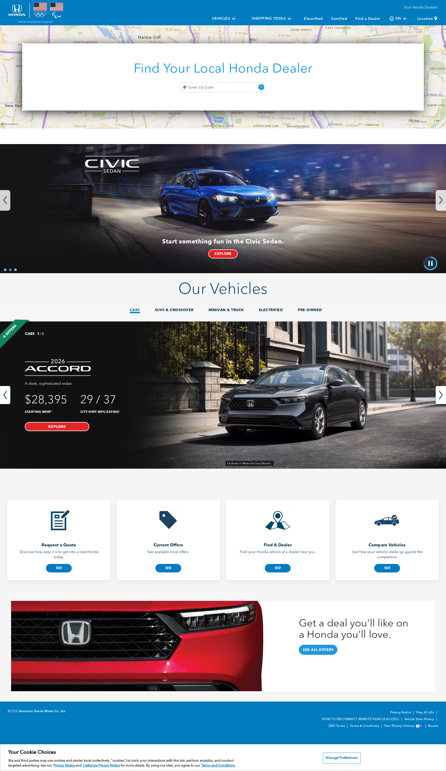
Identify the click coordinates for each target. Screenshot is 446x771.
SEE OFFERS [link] (269, 254)
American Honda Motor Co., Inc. (42, 711)
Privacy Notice (401, 712)
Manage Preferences (341, 758)
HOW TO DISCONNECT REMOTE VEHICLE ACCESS (361, 719)
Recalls (433, 726)
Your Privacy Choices (399, 726)
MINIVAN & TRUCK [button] (226, 310)
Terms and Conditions (218, 765)
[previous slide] (5, 395)
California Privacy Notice (101, 765)
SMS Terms (337, 726)
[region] (223, 757)
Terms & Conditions (365, 726)
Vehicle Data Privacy (419, 719)
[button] (57, 426)
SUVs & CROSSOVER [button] (174, 310)
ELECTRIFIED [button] (271, 310)
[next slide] (441, 395)
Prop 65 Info (425, 712)
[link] (223, 395)
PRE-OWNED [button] (310, 310)
